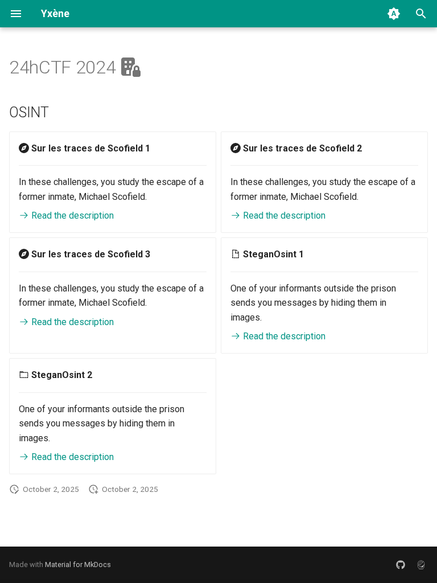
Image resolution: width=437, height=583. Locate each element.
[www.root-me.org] (421, 565)
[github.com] (400, 565)
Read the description (71, 215)
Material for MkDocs (78, 564)
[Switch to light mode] (393, 13)
